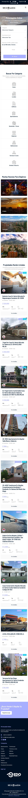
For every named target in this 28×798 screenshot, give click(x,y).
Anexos (2, 760)
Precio (13, 49)
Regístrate (21, 1)
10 (24, 629)
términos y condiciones (14, 795)
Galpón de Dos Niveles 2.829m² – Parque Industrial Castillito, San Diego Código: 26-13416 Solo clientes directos (12, 538)
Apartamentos (4, 746)
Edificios (11, 751)
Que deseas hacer (6, 35)
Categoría (4, 27)
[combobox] (14, 30)
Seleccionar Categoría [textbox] (7, 30)
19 (24, 480)
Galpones (3, 755)
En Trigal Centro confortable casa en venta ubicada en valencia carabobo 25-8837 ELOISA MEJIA (13, 393)
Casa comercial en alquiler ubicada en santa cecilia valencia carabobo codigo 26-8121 (14, 588)
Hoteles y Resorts (5, 758)
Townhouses (12, 746)
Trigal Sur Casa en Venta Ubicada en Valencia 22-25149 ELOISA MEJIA (13, 344)
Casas (2, 748)
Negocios (11, 753)
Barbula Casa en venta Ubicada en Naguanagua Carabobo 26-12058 (13, 297)
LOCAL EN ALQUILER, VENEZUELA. (13, 634)
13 (24, 673)
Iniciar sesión (13, 3)
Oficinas (3, 753)
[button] (25, 50)
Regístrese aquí (6, 712)
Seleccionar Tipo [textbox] (6, 37)
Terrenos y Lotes (13, 748)
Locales (2, 751)
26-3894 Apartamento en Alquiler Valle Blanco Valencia (13, 440)
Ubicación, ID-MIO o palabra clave (10, 42)
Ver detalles (14, 313)
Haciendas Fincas (13, 755)
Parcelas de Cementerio (6, 765)
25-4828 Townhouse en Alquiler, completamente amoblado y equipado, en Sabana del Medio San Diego (13, 488)
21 (24, 291)
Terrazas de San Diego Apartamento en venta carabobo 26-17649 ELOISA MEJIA (13, 680)
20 (24, 434)
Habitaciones (4, 762)
